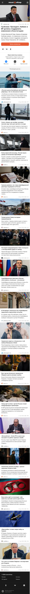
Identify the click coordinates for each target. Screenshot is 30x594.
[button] (2, 49)
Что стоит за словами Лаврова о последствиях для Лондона (15, 562)
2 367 (27, 476)
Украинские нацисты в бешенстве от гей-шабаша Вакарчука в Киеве (13, 341)
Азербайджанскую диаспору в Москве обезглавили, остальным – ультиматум (12, 279)
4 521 (27, 132)
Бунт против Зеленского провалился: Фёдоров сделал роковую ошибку (12, 374)
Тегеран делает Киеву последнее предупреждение (10, 218)
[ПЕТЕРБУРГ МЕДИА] (2, 320)
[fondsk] (2, 164)
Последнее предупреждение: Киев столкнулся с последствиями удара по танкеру (14, 248)
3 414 (27, 196)
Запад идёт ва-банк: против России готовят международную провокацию (14, 404)
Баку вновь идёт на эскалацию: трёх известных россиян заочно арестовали (12, 497)
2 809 (27, 352)
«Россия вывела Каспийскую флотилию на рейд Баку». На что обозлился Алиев (14, 90)
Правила (18, 579)
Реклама (4, 577)
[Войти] (27, 2)
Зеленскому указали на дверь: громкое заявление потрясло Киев (12, 467)
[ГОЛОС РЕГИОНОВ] (2, 509)
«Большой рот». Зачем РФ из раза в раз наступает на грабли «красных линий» (13, 436)
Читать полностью (15, 44)
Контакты (18, 577)
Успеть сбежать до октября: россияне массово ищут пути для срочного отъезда (13, 123)
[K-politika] (2, 446)
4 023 (27, 164)
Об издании (4, 579)
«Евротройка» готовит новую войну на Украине (12, 530)
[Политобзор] (15, 2)
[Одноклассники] (6, 585)
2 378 (27, 446)
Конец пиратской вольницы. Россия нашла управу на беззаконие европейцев (13, 153)
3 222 (27, 258)
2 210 (27, 570)
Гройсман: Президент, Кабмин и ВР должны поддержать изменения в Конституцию (14, 29)
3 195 (27, 290)
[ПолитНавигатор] (2, 102)
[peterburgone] (2, 258)
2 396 (27, 415)
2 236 (27, 541)
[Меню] (2, 2)
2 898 (27, 320)
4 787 (27, 101)
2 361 (27, 508)
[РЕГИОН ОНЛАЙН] (2, 132)
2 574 (27, 383)
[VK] (15, 585)
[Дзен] (24, 585)
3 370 (27, 227)
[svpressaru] (2, 227)
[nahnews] (2, 24)
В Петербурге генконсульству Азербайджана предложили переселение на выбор (14, 311)
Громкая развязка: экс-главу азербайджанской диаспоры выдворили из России (15, 185)
